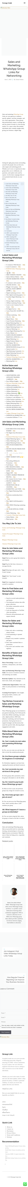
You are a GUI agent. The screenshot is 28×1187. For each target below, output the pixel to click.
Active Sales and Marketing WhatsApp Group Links (12, 188)
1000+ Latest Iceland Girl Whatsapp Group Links (12, 234)
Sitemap (9, 1137)
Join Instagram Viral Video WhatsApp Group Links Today (13, 953)
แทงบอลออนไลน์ (7, 1104)
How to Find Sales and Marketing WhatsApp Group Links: (12, 205)
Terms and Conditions (13, 1135)
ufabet (4, 1102)
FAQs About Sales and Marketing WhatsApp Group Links (13, 227)
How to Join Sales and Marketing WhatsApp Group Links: (12, 199)
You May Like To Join (11, 195)
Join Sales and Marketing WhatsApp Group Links (12, 192)
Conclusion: (9, 231)
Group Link (7, 3)
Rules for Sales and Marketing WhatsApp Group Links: (13, 210)
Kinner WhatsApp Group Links (12, 243)
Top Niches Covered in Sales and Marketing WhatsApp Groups (12, 221)
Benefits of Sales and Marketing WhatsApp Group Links (12, 215)
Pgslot (4, 1107)
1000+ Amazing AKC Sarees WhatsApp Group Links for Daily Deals (12, 238)
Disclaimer (10, 1131)
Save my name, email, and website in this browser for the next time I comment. (13, 1026)
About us (9, 1127)
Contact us (10, 1129)
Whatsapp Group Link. (15, 1177)
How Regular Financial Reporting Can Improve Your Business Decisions (15, 979)
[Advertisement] (14, 24)
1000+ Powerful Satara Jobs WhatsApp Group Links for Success (13, 248)
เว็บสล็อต (5, 1110)
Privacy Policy (11, 1133)
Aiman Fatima (19, 79)
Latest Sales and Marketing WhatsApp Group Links (12, 184)
